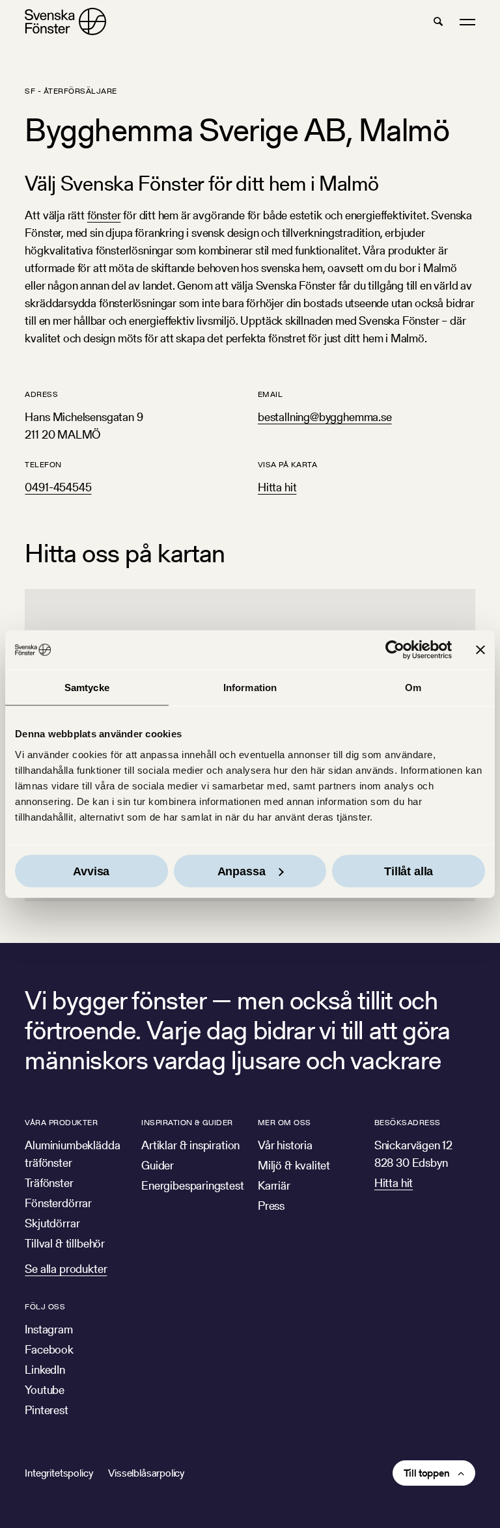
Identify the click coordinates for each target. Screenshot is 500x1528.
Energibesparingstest (192, 1185)
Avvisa (91, 870)
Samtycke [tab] (86, 687)
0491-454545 (58, 487)
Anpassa (241, 870)
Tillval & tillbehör (65, 1243)
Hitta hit (277, 487)
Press (271, 1205)
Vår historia (285, 1145)
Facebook (49, 1349)
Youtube (44, 1390)
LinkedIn (45, 1369)
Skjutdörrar (52, 1223)
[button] (438, 21)
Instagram (48, 1329)
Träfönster (49, 1183)
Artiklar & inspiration (190, 1145)
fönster (104, 215)
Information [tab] (250, 687)
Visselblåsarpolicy (146, 1473)
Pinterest (46, 1410)
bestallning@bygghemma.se (325, 417)
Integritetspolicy (58, 1473)
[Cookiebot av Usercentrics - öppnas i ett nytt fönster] (395, 650)
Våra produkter (61, 1122)
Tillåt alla (408, 870)
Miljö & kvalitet (294, 1165)
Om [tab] (413, 687)
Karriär (274, 1185)
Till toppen (427, 1473)
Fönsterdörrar (58, 1203)
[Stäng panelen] (480, 650)
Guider (157, 1165)
